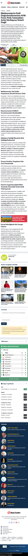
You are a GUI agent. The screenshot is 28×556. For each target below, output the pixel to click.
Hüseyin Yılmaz (11, 446)
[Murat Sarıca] (3, 491)
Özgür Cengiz (11, 472)
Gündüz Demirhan (12, 496)
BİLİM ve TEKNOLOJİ (12, 7)
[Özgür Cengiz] (3, 472)
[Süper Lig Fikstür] (26, 383)
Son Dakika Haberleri (7, 532)
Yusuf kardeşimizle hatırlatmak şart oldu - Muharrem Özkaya (17, 480)
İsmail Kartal (10, 503)
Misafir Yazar (11, 477)
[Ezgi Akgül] (3, 460)
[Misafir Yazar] (3, 479)
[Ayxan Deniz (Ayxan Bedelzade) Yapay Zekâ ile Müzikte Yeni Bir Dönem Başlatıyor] (7, 284)
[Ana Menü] (1, 2)
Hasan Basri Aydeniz (12, 465)
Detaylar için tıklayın (14, 379)
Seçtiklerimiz (10, 505)
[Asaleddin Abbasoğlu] (3, 435)
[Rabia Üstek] (4, 257)
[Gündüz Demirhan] (3, 498)
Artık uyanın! (10, 492)
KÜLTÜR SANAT (20, 538)
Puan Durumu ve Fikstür (7, 529)
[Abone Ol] (23, 65)
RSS (5, 546)
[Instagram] (14, 522)
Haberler (3, 10)
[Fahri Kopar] (3, 454)
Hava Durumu (5, 526)
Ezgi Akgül (10, 459)
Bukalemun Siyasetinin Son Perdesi (15, 436)
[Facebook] (9, 522)
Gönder (4, 323)
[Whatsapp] (19, 522)
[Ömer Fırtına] (3, 441)
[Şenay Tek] (3, 485)
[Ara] (26, 3)
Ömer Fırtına (10, 440)
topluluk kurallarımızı (13, 328)
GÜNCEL (8, 10)
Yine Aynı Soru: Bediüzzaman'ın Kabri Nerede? (16, 448)
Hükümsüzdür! (10, 442)
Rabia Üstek (11, 256)
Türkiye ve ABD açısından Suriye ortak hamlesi (16, 467)
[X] (12, 522)
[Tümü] (26, 341)
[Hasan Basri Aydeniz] (3, 466)
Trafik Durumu (5, 527)
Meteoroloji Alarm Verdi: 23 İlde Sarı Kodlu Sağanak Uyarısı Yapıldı (7, 303)
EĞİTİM (13, 538)
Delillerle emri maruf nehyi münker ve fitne (16, 499)
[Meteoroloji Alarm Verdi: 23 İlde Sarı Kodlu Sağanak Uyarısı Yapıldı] (7, 297)
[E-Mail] (9, 259)
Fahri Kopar (10, 453)
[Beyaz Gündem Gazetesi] (13, 3)
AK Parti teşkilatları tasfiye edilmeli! (16, 486)
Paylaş (4, 64)
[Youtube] (16, 522)
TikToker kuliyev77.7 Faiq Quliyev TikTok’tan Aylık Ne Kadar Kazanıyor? (20, 275)
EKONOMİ (21, 7)
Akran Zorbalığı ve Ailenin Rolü (14, 461)
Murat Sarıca (10, 490)
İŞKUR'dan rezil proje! (12, 473)
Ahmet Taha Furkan (12, 427)
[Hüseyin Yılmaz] (3, 447)
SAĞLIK (8, 538)
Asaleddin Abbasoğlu (13, 434)
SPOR (3, 538)
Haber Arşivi (5, 533)
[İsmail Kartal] (3, 504)
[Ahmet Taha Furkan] (3, 428)
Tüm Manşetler (6, 530)
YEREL (10, 540)
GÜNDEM (3, 7)
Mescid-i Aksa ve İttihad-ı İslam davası (16, 429)
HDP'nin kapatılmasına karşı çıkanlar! (16, 454)
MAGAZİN (4, 540)
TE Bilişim (17, 550)
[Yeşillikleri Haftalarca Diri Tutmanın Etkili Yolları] (21, 297)
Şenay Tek (10, 484)
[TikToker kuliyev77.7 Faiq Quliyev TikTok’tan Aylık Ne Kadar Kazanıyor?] (21, 270)
